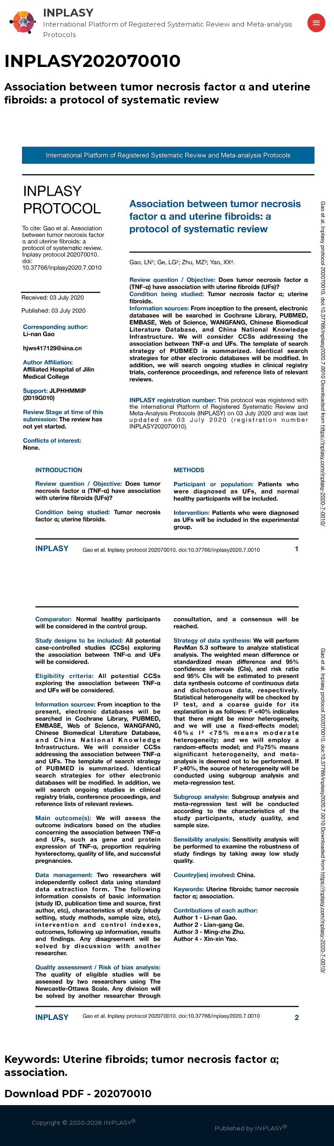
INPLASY (68, 12)
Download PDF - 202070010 (78, 1094)
